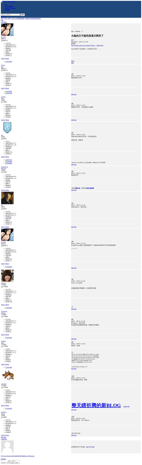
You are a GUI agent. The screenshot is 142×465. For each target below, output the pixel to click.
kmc (2, 135)
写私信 (7, 58)
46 (9, 180)
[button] (72, 61)
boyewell (3, 37)
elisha (2, 343)
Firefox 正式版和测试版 (17, 18)
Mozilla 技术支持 (11, 456)
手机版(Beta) (24, 456)
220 (10, 425)
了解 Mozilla (31, 456)
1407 (10, 324)
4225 (10, 395)
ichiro (2, 98)
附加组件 (7, 9)
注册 (4, 17)
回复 (2, 20)
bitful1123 (3, 168)
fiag (2, 205)
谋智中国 (18, 456)
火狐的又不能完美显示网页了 (33, 18)
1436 (10, 354)
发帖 (2, 437)
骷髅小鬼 (77, 188)
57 (9, 110)
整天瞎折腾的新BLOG (96, 405)
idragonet (3, 283)
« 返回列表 (4, 22)
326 (10, 78)
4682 (10, 217)
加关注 (3, 58)
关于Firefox (4, 456)
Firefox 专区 (7, 18)
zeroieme (3, 313)
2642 (10, 294)
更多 (72, 42)
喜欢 (75, 94)
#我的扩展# (126, 406)
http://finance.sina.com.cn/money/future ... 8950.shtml (87, 45)
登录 (2, 17)
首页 (2, 18)
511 (10, 48)
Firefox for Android (10, 8)
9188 (10, 146)
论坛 (6, 4)
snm (2, 67)
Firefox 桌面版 (9, 6)
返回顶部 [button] (3, 459)
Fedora (3, 413)
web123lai (3, 384)
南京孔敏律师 (90, 188)
